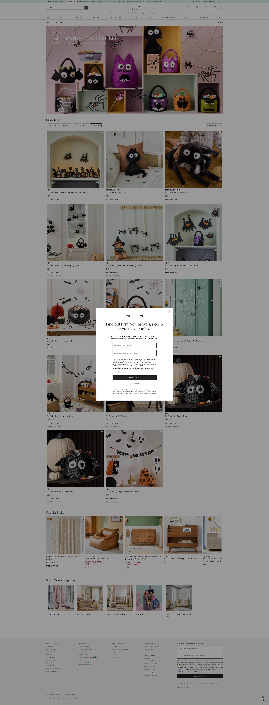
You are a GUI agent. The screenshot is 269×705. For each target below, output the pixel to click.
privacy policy (129, 393)
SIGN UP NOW (134, 377)
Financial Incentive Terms (123, 391)
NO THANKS (134, 384)
